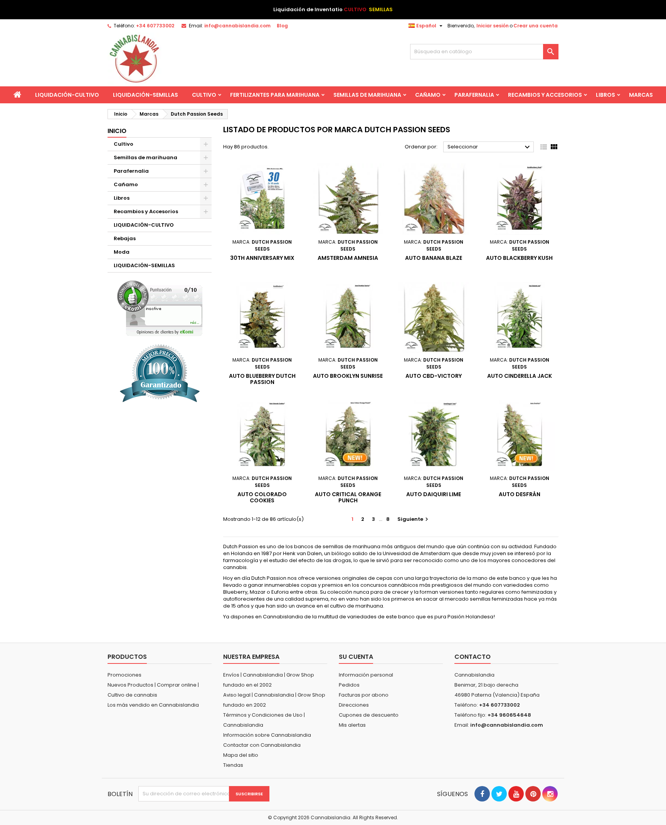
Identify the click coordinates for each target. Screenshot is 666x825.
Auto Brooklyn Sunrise (348, 376)
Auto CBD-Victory (433, 376)
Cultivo (204, 95)
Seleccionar (489, 147)
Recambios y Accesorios (545, 95)
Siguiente (413, 519)
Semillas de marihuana (367, 95)
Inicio (117, 130)
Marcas (641, 95)
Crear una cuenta (535, 25)
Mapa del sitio (240, 755)
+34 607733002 (155, 25)
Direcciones (354, 705)
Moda (122, 252)
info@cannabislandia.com (237, 25)
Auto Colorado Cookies (262, 497)
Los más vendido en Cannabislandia (153, 705)
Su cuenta (356, 656)
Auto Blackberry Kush (519, 258)
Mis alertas (352, 725)
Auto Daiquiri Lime (433, 494)
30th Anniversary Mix (262, 258)
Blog (282, 25)
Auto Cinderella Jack (519, 376)
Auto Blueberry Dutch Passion (262, 379)
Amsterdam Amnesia (348, 258)
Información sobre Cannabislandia (267, 735)
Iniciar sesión (492, 25)
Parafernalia (474, 95)
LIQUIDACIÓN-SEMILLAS (145, 95)
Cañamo (428, 95)
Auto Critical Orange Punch (348, 497)
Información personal (366, 675)
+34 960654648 (509, 715)
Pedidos (349, 685)
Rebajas (125, 238)
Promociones (124, 675)
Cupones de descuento (369, 715)
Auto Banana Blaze (433, 258)
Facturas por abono (363, 695)
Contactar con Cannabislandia (262, 745)
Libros (605, 95)
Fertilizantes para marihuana (275, 95)
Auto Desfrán (519, 494)
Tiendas (233, 765)
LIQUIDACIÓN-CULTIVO (67, 95)
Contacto (472, 656)
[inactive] (160, 308)
